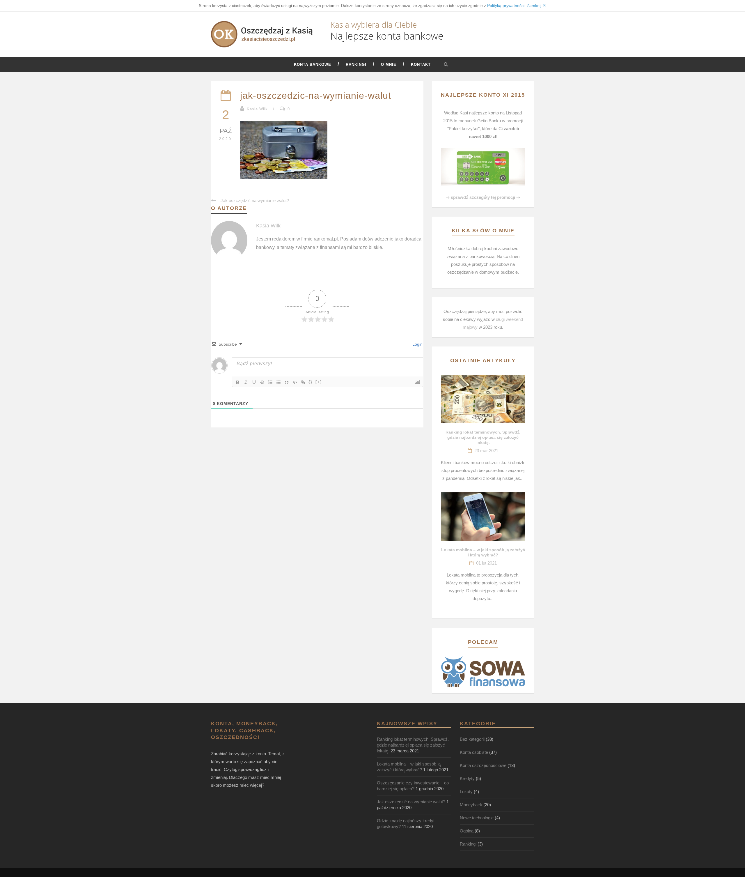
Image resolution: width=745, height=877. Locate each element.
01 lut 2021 (486, 562)
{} (310, 382)
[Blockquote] (287, 382)
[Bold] (238, 382)
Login (417, 344)
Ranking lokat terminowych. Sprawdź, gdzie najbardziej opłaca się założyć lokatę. (483, 437)
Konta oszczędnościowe (483, 765)
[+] (318, 382)
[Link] (303, 382)
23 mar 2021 (486, 450)
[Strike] (262, 382)
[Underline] (254, 382)
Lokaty (466, 791)
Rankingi (356, 64)
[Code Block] (295, 382)
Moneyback (471, 804)
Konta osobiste (474, 752)
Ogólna (466, 830)
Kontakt (421, 64)
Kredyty (467, 778)
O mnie (388, 64)
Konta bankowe (312, 64)
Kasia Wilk (257, 109)
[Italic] (246, 382)
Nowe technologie (477, 817)
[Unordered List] (278, 382)
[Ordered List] (270, 382)
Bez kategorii (472, 739)
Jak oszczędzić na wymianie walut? (411, 801)
